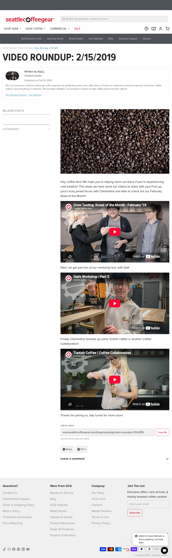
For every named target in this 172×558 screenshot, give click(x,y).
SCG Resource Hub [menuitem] (31, 38)
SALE (77, 28)
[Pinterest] (18, 549)
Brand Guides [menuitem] (76, 38)
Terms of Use (100, 517)
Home (5, 48)
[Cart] (166, 29)
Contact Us (10, 493)
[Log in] (160, 29)
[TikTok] (4, 549)
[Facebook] (13, 549)
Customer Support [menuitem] (127, 38)
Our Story (98, 493)
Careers (97, 505)
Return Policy (11, 511)
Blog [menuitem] (110, 38)
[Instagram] (9, 549)
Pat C (41, 71)
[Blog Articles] (153, 28)
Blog (53, 499)
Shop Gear (11, 28)
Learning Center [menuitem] (55, 38)
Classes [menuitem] (147, 38)
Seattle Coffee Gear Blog (21, 48)
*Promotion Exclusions (17, 517)
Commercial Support (16, 499)
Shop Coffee (34, 28)
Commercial (58, 28)
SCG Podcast (59, 505)
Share (69, 449)
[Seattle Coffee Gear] (29, 19)
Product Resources (62, 523)
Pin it (83, 449)
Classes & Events (61, 517)
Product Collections (63, 535)
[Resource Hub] (145, 29)
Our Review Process (16, 95)
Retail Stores (58, 511)
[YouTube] (28, 549)
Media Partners (102, 511)
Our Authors (35, 95)
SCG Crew (98, 499)
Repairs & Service (61, 493)
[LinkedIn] (23, 549)
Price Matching (12, 523)
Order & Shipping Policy (18, 505)
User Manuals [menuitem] (96, 38)
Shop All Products (62, 529)
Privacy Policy (101, 523)
